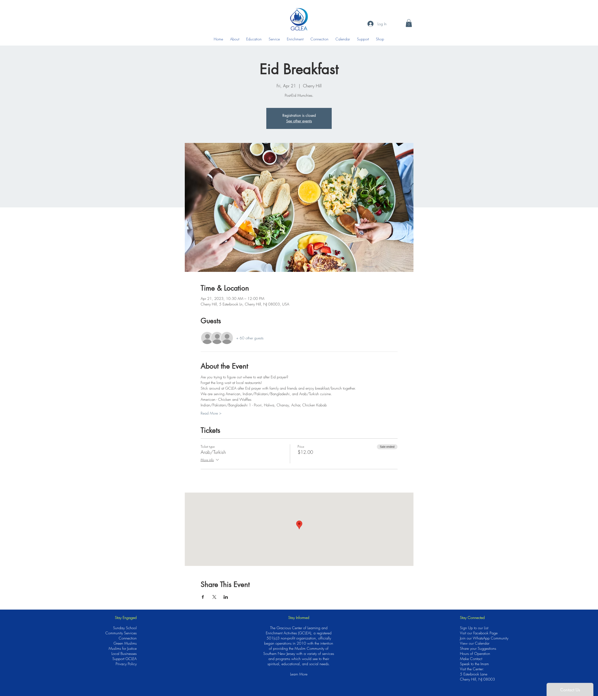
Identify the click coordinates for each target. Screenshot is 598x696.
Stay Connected (472, 617)
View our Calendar (474, 643)
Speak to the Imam (474, 663)
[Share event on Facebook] (203, 597)
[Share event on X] (214, 597)
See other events (299, 121)
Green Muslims (125, 643)
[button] (409, 23)
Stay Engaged (126, 617)
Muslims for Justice (123, 648)
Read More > (211, 413)
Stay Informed (298, 617)
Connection (128, 638)
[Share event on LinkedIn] (226, 597)
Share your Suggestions (478, 648)
